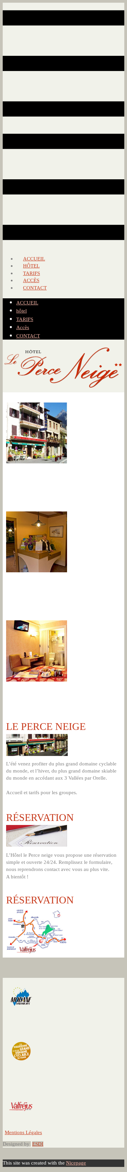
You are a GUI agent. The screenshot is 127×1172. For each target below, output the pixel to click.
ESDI (37, 1144)
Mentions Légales (23, 1132)
